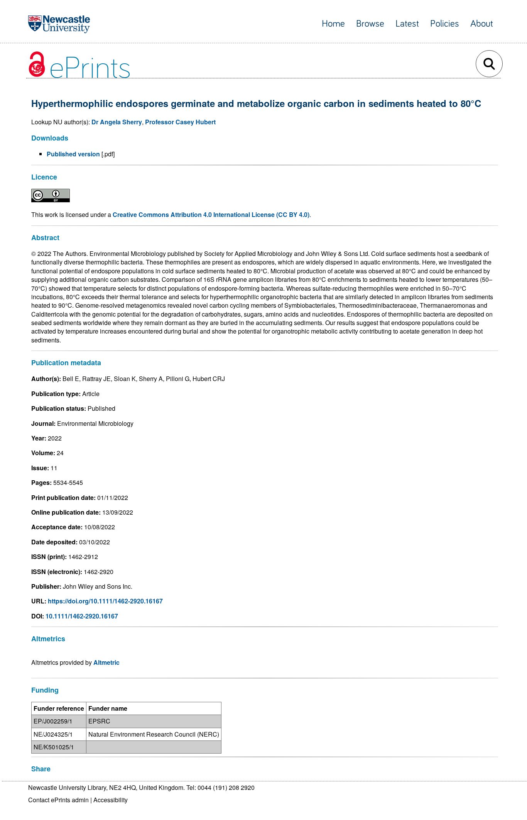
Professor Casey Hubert (180, 121)
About (481, 24)
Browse (370, 24)
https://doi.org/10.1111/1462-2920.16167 (105, 600)
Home (333, 24)
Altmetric (106, 662)
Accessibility (110, 799)
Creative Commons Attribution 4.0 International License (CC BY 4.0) (211, 214)
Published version (73, 153)
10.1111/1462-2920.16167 (82, 616)
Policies (444, 24)
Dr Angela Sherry (116, 121)
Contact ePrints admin (58, 799)
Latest (407, 24)
